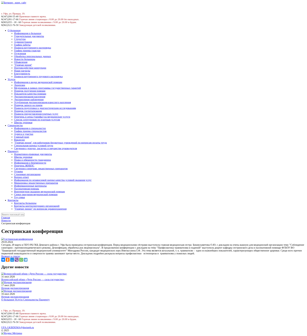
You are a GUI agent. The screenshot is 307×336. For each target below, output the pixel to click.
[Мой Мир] (12, 260)
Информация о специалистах (30, 128)
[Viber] (17, 260)
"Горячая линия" (23, 65)
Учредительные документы (29, 36)
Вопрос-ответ (21, 177)
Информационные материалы (30, 185)
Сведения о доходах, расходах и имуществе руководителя (45, 148)
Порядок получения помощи (29, 91)
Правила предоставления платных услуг (36, 114)
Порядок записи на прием (28, 105)
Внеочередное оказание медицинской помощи (39, 191)
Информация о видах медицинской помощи (38, 82)
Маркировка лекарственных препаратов (36, 183)
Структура (20, 39)
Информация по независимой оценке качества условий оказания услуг (53, 180)
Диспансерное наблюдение (29, 99)
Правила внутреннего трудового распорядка (38, 76)
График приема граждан (27, 50)
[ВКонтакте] (3, 260)
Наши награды (22, 70)
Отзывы (18, 171)
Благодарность (22, 73)
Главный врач (21, 137)
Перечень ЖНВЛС (24, 165)
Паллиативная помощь (26, 188)
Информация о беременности (30, 162)
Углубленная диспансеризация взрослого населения (42, 102)
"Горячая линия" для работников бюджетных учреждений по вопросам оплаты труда (60, 142)
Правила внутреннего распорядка (32, 47)
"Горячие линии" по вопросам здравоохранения (40, 208)
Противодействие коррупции (30, 67)
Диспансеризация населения (29, 96)
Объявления (20, 62)
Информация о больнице (27, 33)
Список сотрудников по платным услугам (37, 119)
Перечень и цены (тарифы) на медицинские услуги (42, 116)
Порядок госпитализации (28, 111)
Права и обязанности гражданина (32, 160)
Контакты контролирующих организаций (36, 206)
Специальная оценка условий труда (33, 145)
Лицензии (19, 85)
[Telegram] (26, 260)
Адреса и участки (23, 134)
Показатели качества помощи (30, 93)
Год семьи (19, 197)
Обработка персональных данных (32, 56)
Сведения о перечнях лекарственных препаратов (41, 168)
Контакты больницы (25, 203)
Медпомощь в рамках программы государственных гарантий (47, 88)
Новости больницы (24, 59)
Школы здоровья (23, 122)
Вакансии (19, 139)
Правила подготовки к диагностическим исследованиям (45, 108)
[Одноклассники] (8, 260)
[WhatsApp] (21, 260)
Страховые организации (27, 174)
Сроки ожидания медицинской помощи (36, 194)
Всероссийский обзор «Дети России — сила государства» (32, 279)
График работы (22, 44)
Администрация (23, 42)
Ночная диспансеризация (15, 288)
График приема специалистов (30, 131)
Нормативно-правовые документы (33, 154)
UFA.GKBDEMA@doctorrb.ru (17, 327)
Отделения (20, 53)
